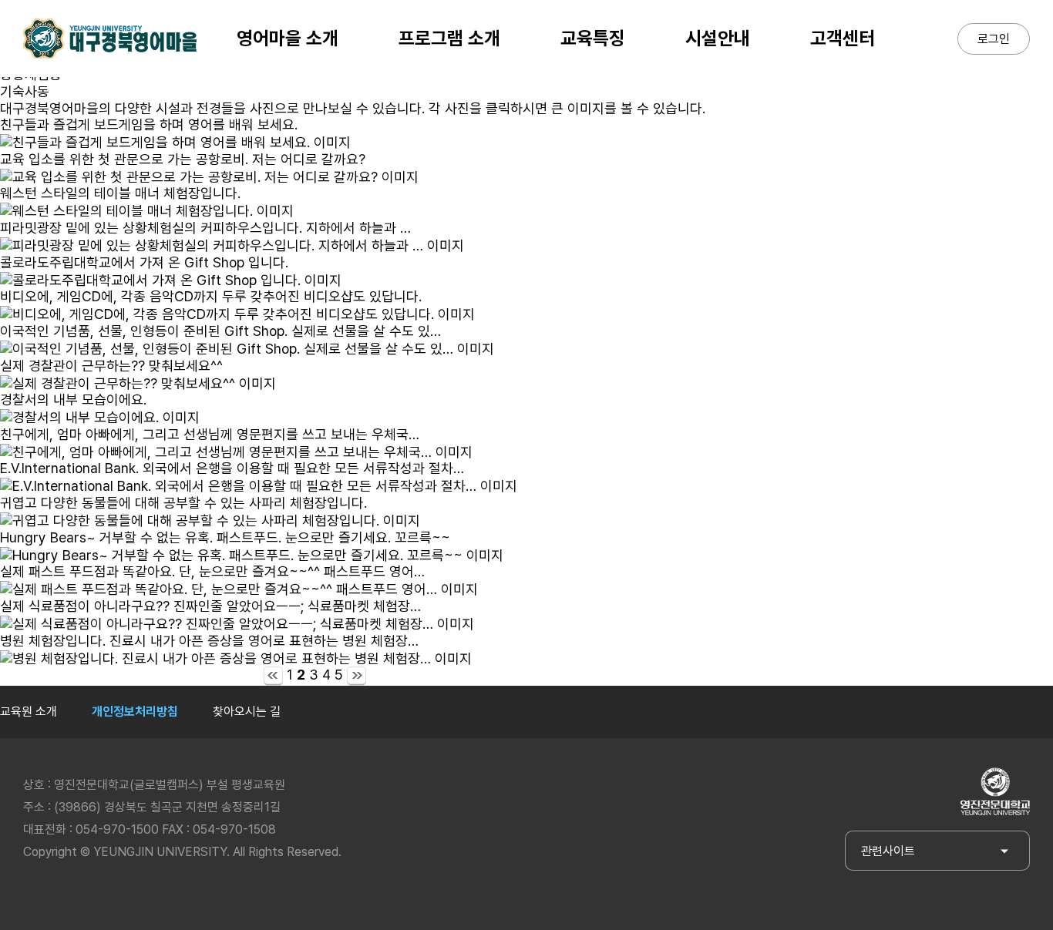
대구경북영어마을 (110, 38)
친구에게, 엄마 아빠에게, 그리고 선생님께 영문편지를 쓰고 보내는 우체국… (209, 434)
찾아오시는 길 (247, 711)
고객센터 (842, 38)
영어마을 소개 (287, 38)
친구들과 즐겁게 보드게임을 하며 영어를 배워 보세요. (149, 124)
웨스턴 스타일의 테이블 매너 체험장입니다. (120, 193)
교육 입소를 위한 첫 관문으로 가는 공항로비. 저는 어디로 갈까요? (182, 159)
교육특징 (592, 38)
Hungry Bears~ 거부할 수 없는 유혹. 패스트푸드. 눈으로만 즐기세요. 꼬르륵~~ (225, 537)
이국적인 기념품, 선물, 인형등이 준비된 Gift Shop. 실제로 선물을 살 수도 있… (220, 331)
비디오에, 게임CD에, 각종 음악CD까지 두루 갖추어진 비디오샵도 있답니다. (211, 296)
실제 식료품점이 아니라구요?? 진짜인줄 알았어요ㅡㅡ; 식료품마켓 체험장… (210, 606)
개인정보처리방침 (135, 711)
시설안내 (717, 38)
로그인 (993, 39)
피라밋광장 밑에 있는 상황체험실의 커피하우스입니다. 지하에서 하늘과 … (205, 228)
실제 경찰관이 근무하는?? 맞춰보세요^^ (111, 366)
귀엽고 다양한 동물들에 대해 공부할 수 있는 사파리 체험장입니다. (183, 503)
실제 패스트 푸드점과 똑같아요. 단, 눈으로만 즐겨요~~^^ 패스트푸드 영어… (212, 571)
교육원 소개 (28, 711)
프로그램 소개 (449, 38)
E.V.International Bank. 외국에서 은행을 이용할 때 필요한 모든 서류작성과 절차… (232, 468)
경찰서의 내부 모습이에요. (73, 399)
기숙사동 (24, 91)
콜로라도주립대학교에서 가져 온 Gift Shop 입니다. (144, 262)
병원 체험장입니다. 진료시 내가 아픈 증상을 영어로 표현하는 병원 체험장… (209, 641)
